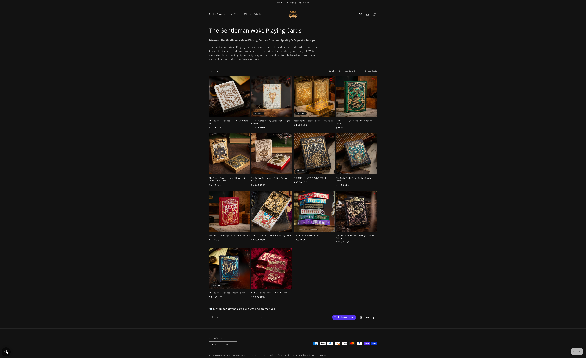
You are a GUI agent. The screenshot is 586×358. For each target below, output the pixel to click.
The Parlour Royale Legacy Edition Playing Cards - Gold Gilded (228, 179)
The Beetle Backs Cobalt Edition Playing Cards (354, 179)
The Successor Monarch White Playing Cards (271, 235)
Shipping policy (299, 355)
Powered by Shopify (239, 355)
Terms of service (284, 355)
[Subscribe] (260, 317)
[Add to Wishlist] (246, 79)
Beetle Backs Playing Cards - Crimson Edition (229, 235)
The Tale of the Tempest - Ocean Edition (227, 293)
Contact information (317, 355)
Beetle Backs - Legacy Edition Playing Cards (313, 121)
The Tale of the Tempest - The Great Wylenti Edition (228, 122)
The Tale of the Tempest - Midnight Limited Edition (355, 236)
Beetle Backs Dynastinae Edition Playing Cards (354, 122)
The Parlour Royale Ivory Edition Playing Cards (269, 179)
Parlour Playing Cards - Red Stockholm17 (269, 293)
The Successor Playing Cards (306, 235)
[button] (217, 14)
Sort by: (332, 70)
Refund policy (255, 355)
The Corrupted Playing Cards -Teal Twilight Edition (270, 122)
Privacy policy (269, 355)
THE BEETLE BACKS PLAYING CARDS (310, 178)
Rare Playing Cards (223, 355)
